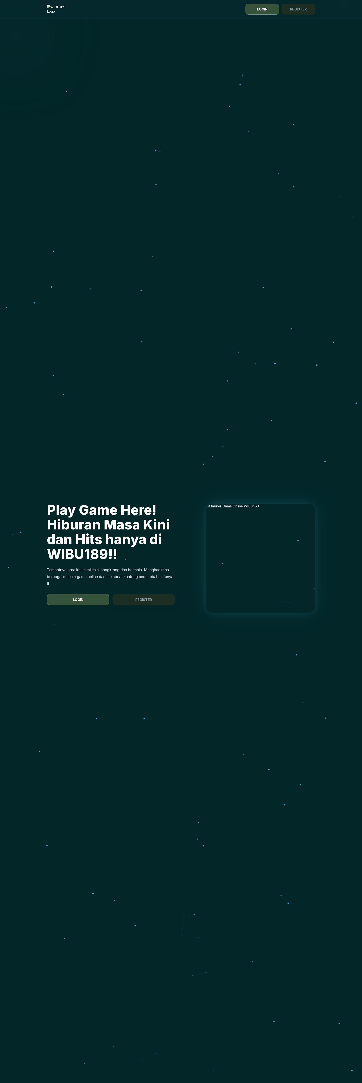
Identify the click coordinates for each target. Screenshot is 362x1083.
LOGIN (262, 9)
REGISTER (298, 9)
